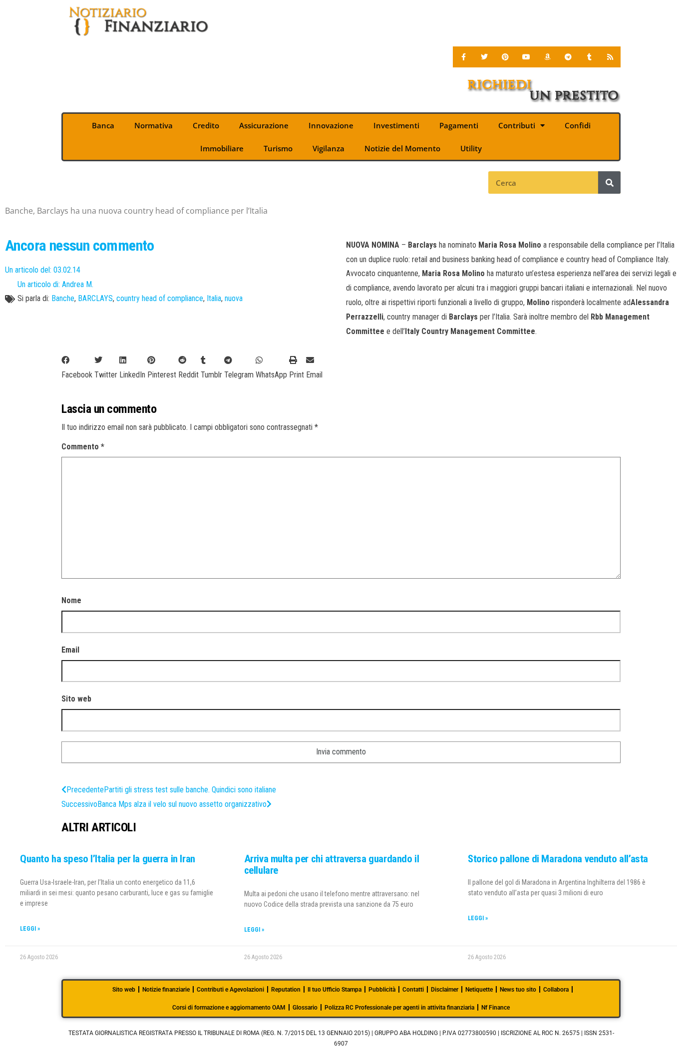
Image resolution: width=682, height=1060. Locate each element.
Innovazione (331, 125)
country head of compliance (159, 298)
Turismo (278, 148)
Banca (103, 125)
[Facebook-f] (463, 56)
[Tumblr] (589, 56)
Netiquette (479, 989)
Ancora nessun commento (79, 245)
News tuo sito (518, 989)
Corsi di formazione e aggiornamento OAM (229, 1007)
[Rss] (610, 56)
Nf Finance (495, 1007)
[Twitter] (484, 56)
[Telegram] (568, 56)
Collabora (556, 989)
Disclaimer (444, 989)
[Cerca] (609, 182)
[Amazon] (547, 56)
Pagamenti (458, 125)
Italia (214, 298)
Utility (471, 148)
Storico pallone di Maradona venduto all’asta (558, 859)
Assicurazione (264, 125)
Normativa (153, 125)
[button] (76, 367)
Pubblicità (381, 989)
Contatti (413, 989)
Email (70, 650)
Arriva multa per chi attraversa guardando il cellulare (331, 864)
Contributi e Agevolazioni (230, 989)
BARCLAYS (95, 298)
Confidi (578, 125)
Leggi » (30, 928)
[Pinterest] (505, 56)
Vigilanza (328, 148)
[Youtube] (526, 56)
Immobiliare (222, 148)
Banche (62, 298)
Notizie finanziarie (166, 989)
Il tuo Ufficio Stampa (334, 989)
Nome (71, 600)
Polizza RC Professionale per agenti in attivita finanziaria (399, 1007)
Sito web (76, 699)
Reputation (286, 989)
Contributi (516, 125)
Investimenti (396, 125)
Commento (82, 446)
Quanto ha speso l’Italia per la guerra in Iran (107, 859)
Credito (206, 125)
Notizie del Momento (402, 148)
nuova (234, 298)
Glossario (305, 1007)
